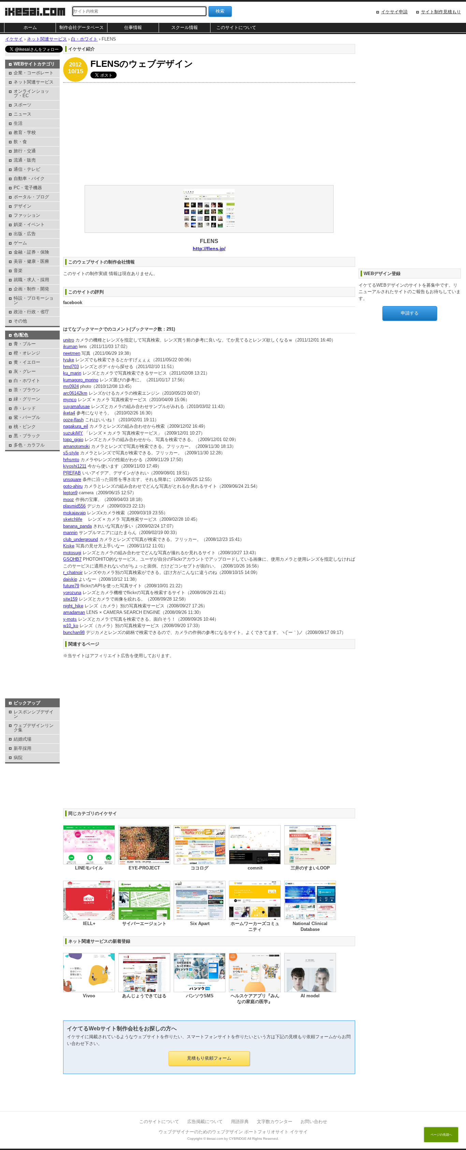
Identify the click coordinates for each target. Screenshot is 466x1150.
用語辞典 (240, 1121)
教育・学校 (25, 132)
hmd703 (71, 366)
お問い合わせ (314, 1121)
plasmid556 (74, 506)
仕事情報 (133, 27)
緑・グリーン (27, 399)
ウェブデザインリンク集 (34, 727)
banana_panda (77, 526)
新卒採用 (22, 748)
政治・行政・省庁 (31, 311)
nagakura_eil (75, 426)
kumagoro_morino (80, 379)
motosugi (72, 552)
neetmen (71, 353)
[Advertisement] (209, 134)
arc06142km (75, 393)
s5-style (71, 452)
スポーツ (22, 104)
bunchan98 (74, 632)
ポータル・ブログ (31, 196)
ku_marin (72, 373)
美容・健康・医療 (31, 261)
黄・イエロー (27, 362)
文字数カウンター (274, 1121)
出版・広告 (25, 233)
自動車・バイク (29, 178)
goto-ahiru (73, 486)
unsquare (72, 479)
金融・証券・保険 (31, 252)
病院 (18, 757)
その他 (20, 320)
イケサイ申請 (394, 11)
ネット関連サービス (34, 82)
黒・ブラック (27, 435)
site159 (70, 599)
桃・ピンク (25, 426)
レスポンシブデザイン (34, 714)
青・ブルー (25, 343)
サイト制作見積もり (441, 11)
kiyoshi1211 (74, 466)
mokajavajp (74, 512)
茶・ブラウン (27, 389)
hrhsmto (71, 459)
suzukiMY (73, 433)
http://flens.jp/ (209, 248)
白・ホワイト (27, 380)
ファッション (27, 215)
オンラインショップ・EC (31, 93)
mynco (69, 399)
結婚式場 (22, 739)
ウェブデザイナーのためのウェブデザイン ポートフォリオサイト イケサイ (233, 1131)
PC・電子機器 (28, 187)
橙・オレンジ (27, 352)
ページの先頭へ (441, 1134)
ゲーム (20, 242)
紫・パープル (27, 417)
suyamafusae (76, 406)
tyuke (68, 359)
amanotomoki (76, 446)
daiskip (70, 579)
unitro (68, 340)
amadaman (74, 612)
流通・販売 (25, 160)
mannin (70, 532)
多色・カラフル (29, 445)
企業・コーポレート (34, 72)
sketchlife (72, 519)
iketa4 (69, 412)
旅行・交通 (25, 150)
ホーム (30, 27)
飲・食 (20, 141)
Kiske (68, 545)
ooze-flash (73, 419)
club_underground (80, 539)
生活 (18, 123)
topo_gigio (73, 439)
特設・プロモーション (34, 300)
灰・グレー (25, 371)
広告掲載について (205, 1121)
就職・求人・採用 (31, 279)
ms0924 (71, 386)
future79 (71, 585)
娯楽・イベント (29, 224)
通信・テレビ (27, 169)
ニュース (22, 114)
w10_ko (70, 625)
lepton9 (70, 492)
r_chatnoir (73, 572)
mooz (68, 499)
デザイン (22, 206)
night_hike (73, 605)
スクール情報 (184, 27)
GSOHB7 (72, 559)
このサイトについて (236, 27)
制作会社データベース (81, 27)
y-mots (70, 619)
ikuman (70, 346)
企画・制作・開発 (31, 288)
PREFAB (72, 472)
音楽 (18, 270)
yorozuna (72, 592)
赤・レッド (25, 408)
